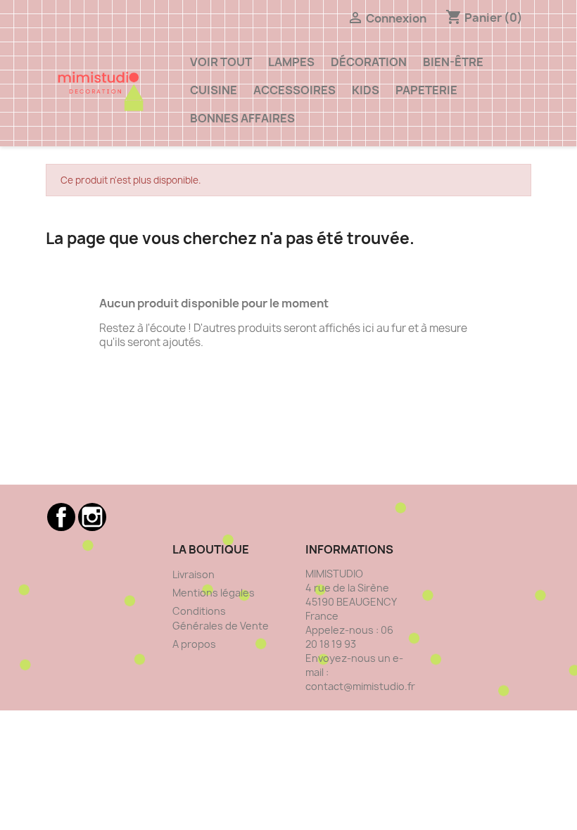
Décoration (369, 62)
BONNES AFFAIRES (242, 118)
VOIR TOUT (221, 62)
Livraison (193, 574)
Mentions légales (213, 592)
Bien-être (453, 62)
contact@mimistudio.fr (360, 686)
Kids (365, 90)
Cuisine (213, 90)
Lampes (291, 62)
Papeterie (426, 90)
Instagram (92, 517)
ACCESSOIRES (294, 90)
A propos (194, 644)
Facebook (61, 517)
